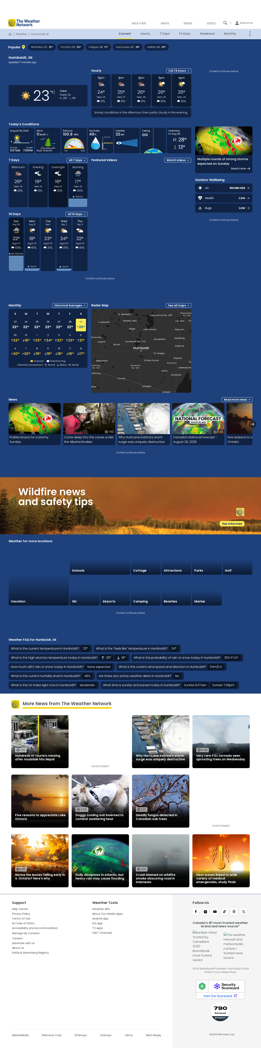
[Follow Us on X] (243, 912)
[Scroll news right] (252, 424)
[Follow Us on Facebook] (196, 912)
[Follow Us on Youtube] (215, 912)
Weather (21, 34)
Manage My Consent (26, 933)
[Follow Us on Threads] (234, 912)
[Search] (225, 23)
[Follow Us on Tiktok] (224, 912)
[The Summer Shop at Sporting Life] (237, 590)
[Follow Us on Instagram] (205, 912)
